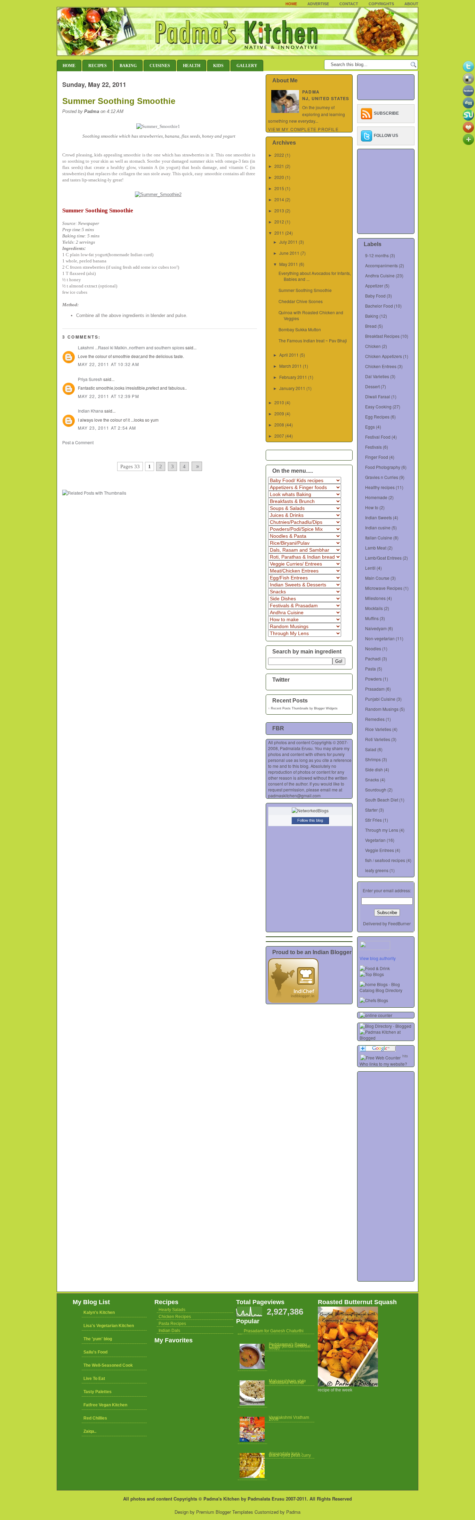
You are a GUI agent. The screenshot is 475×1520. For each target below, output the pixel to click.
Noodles (373, 648)
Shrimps (373, 759)
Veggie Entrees (379, 850)
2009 (279, 413)
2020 (279, 177)
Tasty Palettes (97, 1391)
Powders (373, 679)
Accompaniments (381, 265)
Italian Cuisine (378, 537)
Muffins (372, 618)
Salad (370, 749)
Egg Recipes (377, 417)
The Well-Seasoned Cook (108, 1365)
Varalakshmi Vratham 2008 (289, 1418)
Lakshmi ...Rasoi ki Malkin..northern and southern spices (131, 347)
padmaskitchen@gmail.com (294, 795)
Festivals (373, 447)
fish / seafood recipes (385, 860)
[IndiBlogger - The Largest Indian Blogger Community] (293, 1001)
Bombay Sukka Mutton (300, 329)
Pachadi (373, 658)
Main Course (377, 578)
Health (191, 65)
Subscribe (386, 113)
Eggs (370, 427)
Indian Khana (90, 411)
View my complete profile (303, 129)
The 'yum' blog (97, 1338)
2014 (279, 199)
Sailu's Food (95, 1352)
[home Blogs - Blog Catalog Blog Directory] (387, 990)
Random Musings (381, 709)
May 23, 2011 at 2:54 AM (107, 428)
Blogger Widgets (326, 708)
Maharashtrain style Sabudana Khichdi (287, 1382)
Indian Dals (169, 1330)
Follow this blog (310, 820)
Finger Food (376, 457)
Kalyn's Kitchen (99, 1312)
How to (371, 507)
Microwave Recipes (383, 588)
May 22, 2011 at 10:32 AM (108, 364)
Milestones (375, 598)
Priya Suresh (90, 379)
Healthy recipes (380, 487)
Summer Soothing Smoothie (118, 101)
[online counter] (376, 1015)
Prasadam (375, 689)
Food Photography (382, 467)
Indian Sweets (378, 517)
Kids (218, 65)
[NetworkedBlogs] (310, 810)
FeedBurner (399, 923)
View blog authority (378, 958)
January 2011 (292, 388)
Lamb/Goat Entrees (383, 558)
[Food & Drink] (375, 968)
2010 (279, 402)
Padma (293, 1512)
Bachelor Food (379, 306)
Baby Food (375, 296)
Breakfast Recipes (382, 336)
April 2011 (289, 355)
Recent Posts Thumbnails (289, 708)
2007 (279, 436)
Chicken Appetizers (383, 356)
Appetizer (374, 285)
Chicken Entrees (380, 366)
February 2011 (293, 377)
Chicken (373, 346)
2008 (279, 425)
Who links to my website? (383, 1064)
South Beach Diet (381, 800)
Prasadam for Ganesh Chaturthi (274, 1330)
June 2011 (289, 253)
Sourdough (375, 789)
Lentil (370, 568)
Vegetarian (375, 840)
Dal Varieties (377, 376)
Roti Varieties (377, 739)
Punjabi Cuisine (380, 699)
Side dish (374, 769)
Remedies (375, 719)
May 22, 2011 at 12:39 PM (108, 396)
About (411, 4)
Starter (371, 810)
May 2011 (288, 264)
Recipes (97, 65)
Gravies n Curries (381, 477)
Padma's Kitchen (221, 1498)
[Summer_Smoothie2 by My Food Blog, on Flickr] (159, 194)
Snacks (372, 779)
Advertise (318, 4)
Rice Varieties (378, 729)
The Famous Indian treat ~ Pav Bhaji (313, 340)
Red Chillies (95, 1418)
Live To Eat (94, 1378)
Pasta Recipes (172, 1323)
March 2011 (290, 366)
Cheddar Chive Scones (301, 301)
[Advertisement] (143, 452)
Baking (128, 65)
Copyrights (381, 4)
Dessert (372, 386)
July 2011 (288, 242)
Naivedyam (376, 628)
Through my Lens (381, 830)
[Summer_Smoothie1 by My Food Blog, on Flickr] (159, 126)
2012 (279, 222)
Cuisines (160, 65)
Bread (371, 326)
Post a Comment (78, 442)
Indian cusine (378, 527)
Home (291, 4)
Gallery (246, 65)
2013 (279, 210)
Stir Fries (373, 820)
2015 (279, 188)
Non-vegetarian (380, 638)
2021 (279, 166)
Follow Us (386, 135)
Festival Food (378, 437)
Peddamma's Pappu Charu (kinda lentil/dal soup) (290, 1346)
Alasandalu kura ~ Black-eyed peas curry (290, 1454)
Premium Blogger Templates (224, 1512)
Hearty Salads (172, 1309)
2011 (279, 233)
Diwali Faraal (377, 396)
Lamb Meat (375, 548)
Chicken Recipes (175, 1316)
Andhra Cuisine (380, 275)
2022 (279, 155)
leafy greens (376, 870)
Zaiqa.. (89, 1431)
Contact (348, 4)
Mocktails (374, 608)
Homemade (376, 497)
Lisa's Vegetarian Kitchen (108, 1325)
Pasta (370, 669)
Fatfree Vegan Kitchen (105, 1405)
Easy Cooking (378, 406)
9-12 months (377, 255)
